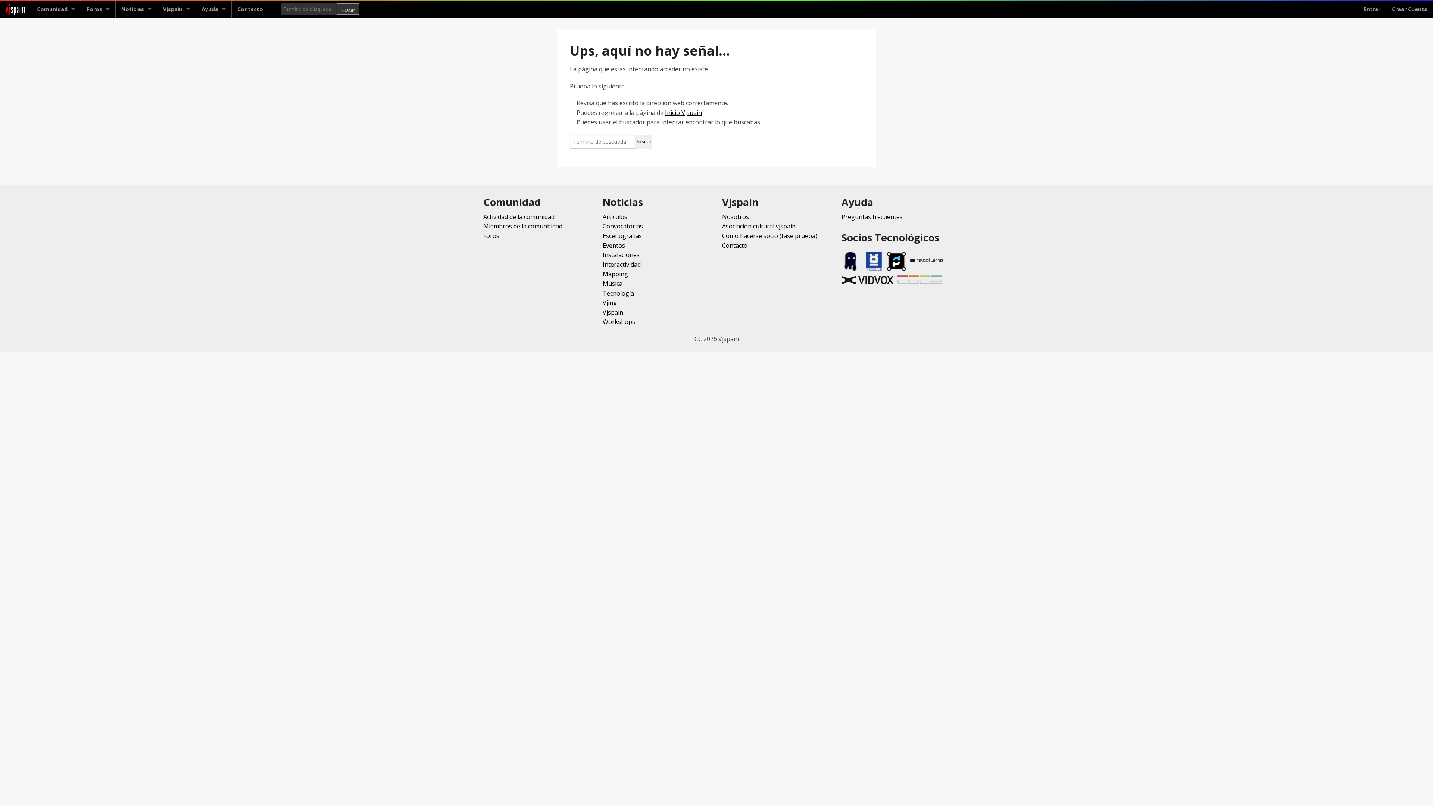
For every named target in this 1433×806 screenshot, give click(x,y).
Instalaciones (621, 255)
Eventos (614, 245)
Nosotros (735, 217)
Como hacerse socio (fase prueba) (769, 236)
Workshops (619, 322)
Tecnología (618, 293)
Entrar (1372, 9)
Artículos (615, 217)
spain (15, 9)
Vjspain (613, 312)
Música (612, 283)
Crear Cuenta (1409, 9)
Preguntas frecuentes (872, 217)
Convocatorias (623, 226)
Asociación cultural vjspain (759, 226)
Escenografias (622, 236)
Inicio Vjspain (683, 113)
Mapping (615, 274)
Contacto (250, 9)
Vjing (610, 303)
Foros (94, 9)
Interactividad (622, 264)
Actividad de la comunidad (519, 217)
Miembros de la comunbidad (522, 226)
